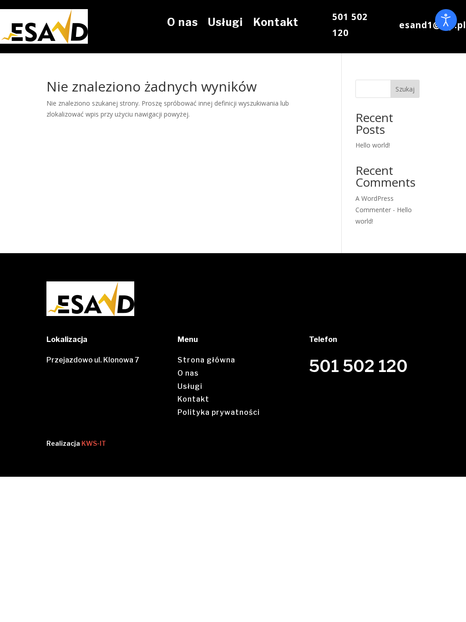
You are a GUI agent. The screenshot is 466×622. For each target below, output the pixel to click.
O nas (182, 22)
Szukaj (405, 89)
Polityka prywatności (218, 412)
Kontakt (276, 22)
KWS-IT (93, 443)
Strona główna (206, 360)
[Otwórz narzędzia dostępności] (446, 20)
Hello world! (372, 145)
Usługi (225, 22)
